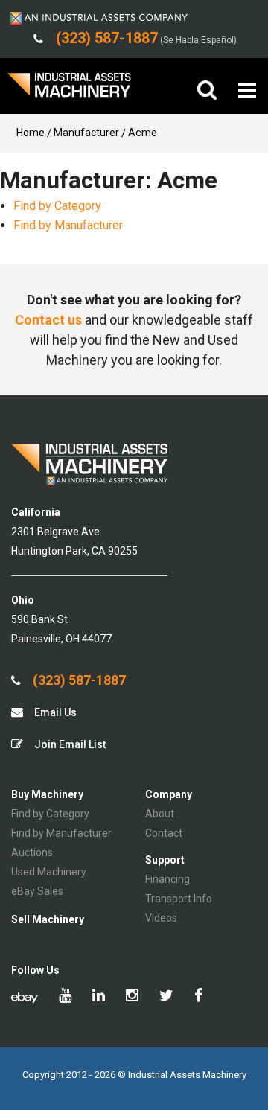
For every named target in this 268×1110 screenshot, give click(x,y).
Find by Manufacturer (68, 225)
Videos (161, 918)
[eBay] (24, 997)
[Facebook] (198, 997)
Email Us (54, 712)
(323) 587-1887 (78, 680)
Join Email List (69, 744)
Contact (163, 833)
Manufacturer (86, 132)
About (159, 814)
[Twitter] (166, 997)
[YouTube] (65, 997)
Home (30, 132)
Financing (167, 879)
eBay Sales (37, 891)
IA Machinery (69, 90)
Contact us (48, 320)
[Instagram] (132, 997)
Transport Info (178, 899)
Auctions (32, 852)
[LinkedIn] (98, 997)
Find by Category (57, 206)
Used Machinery (48, 872)
